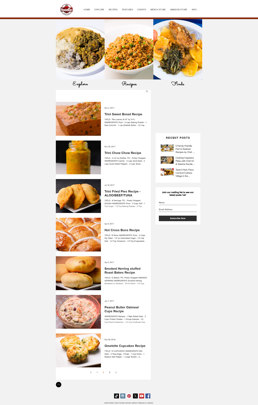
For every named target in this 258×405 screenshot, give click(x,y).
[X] (135, 396)
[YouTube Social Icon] (141, 396)
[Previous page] (90, 372)
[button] (113, 9)
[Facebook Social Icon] (147, 396)
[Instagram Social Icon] (122, 396)
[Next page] (116, 372)
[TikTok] (116, 396)
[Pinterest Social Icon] (129, 396)
